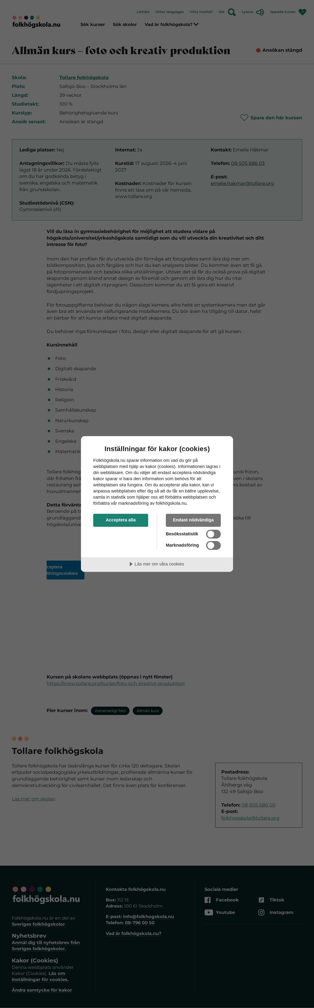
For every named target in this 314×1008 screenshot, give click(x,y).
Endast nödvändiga (193, 519)
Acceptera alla (121, 519)
